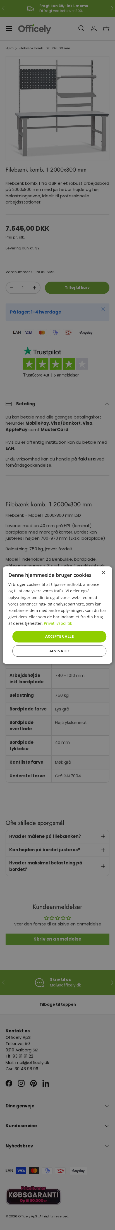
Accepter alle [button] (59, 636)
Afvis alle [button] (59, 650)
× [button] (103, 573)
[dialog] (57, 615)
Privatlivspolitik (58, 623)
